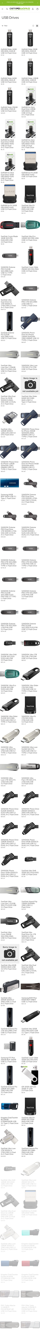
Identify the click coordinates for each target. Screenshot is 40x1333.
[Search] (7, 9)
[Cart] (37, 9)
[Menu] (2, 9)
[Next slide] (37, 3)
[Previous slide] (2, 3)
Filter (5, 26)
